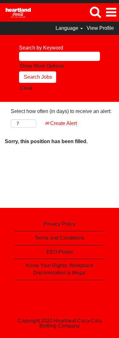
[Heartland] (16, 12)
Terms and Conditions (59, 238)
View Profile (100, 28)
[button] (111, 12)
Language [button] (68, 28)
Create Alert (63, 123)
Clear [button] (26, 88)
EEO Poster (59, 252)
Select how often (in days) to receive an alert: (61, 111)
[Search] (95, 12)
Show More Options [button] (41, 66)
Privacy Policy (59, 224)
